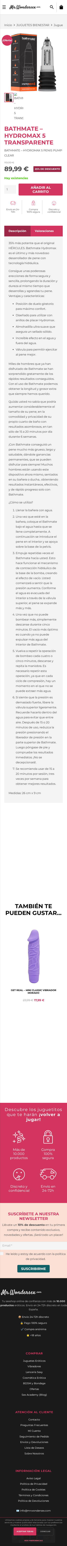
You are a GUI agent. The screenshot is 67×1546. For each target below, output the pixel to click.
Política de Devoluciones (33, 1500)
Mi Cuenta (34, 1430)
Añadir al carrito (41, 189)
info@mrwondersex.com (35, 1510)
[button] (52, 7)
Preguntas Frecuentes (34, 1425)
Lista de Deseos (34, 1447)
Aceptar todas (25, 1531)
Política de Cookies (33, 1489)
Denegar (45, 1531)
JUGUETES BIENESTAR (32, 25)
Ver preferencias (33, 1541)
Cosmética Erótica (34, 1377)
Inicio (8, 25)
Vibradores (34, 1366)
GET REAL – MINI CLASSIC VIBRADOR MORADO (33, 991)
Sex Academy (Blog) (34, 1394)
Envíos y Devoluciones (34, 1442)
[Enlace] (25, 7)
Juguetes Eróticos (34, 1360)
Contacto (34, 1419)
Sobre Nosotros (34, 1453)
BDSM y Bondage (34, 1383)
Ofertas (34, 1389)
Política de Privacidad (33, 1483)
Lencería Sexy (34, 1372)
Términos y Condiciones (33, 1495)
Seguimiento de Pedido (34, 1436)
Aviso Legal (33, 1478)
